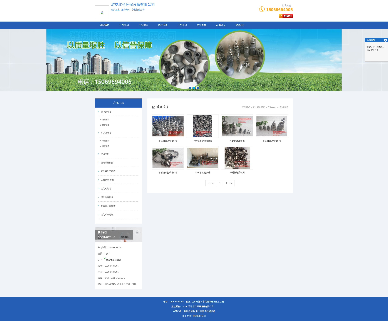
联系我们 (240, 25)
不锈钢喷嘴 (106, 133)
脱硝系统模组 (107, 162)
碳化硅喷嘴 (106, 112)
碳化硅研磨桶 (107, 214)
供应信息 (163, 25)
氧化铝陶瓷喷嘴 (108, 171)
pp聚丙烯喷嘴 (107, 180)
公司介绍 (124, 25)
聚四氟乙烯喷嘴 (108, 206)
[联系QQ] (112, 259)
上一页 (211, 183)
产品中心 (143, 25)
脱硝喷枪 (105, 154)
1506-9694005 (177, 301)
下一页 (229, 183)
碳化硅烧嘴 (106, 188)
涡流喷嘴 (105, 120)
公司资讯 (182, 25)
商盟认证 (221, 25)
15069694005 (279, 9)
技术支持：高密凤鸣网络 (194, 316)
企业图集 (201, 25)
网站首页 (104, 25)
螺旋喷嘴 (105, 125)
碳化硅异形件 (107, 197)
